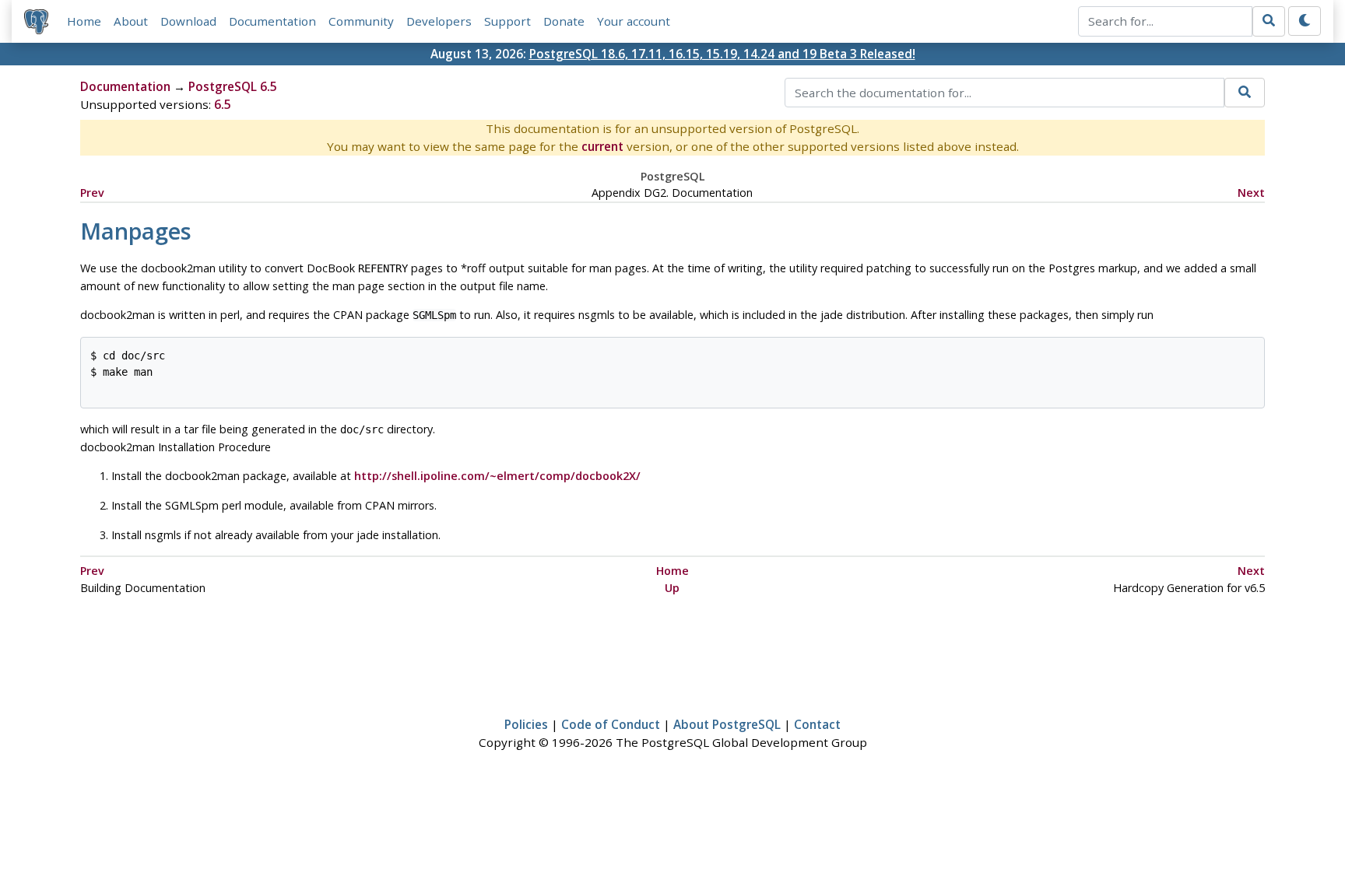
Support (507, 21)
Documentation (272, 21)
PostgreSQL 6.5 (232, 86)
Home (84, 21)
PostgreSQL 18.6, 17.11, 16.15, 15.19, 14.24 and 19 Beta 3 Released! (722, 53)
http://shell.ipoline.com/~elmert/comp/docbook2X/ (497, 475)
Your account (633, 21)
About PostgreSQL (727, 724)
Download (188, 21)
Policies (526, 724)
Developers (439, 21)
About (131, 21)
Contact (817, 724)
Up (672, 587)
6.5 (222, 104)
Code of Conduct (610, 724)
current (602, 146)
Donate (564, 21)
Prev (92, 192)
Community (361, 21)
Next (1251, 192)
